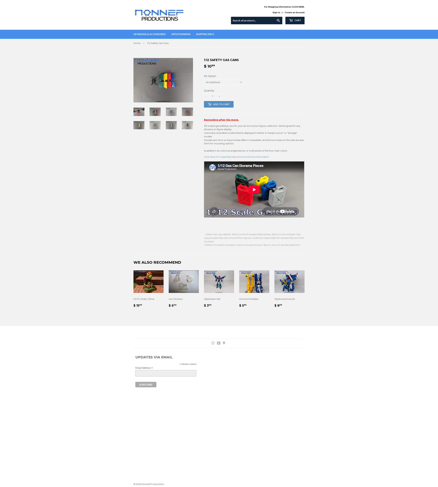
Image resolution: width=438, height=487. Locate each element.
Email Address (144, 368)
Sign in (276, 12)
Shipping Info (205, 34)
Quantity (209, 90)
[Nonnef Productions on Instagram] (213, 343)
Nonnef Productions (153, 484)
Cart (297, 20)
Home (136, 43)
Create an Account (295, 12)
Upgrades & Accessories (149, 34)
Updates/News (180, 34)
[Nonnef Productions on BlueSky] (224, 343)
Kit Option (210, 76)
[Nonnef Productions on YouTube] (219, 343)
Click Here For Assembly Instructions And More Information (236, 156)
